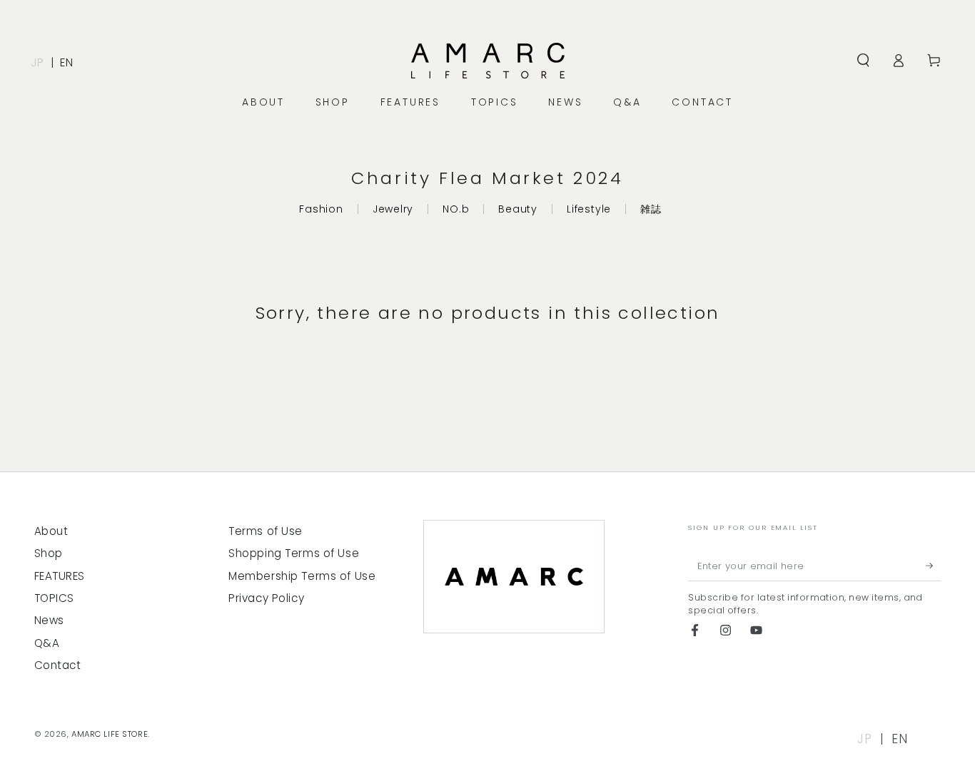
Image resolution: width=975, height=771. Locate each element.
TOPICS (54, 598)
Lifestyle (589, 209)
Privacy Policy (266, 598)
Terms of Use (265, 531)
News (49, 620)
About (51, 531)
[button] (863, 61)
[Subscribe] (933, 566)
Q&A (47, 642)
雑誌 (651, 209)
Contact (57, 665)
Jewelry (393, 209)
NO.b (456, 209)
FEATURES (60, 575)
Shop (48, 553)
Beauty (517, 209)
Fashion (321, 209)
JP (37, 62)
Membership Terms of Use (301, 575)
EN (66, 62)
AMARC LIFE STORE (109, 734)
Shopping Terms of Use (293, 553)
